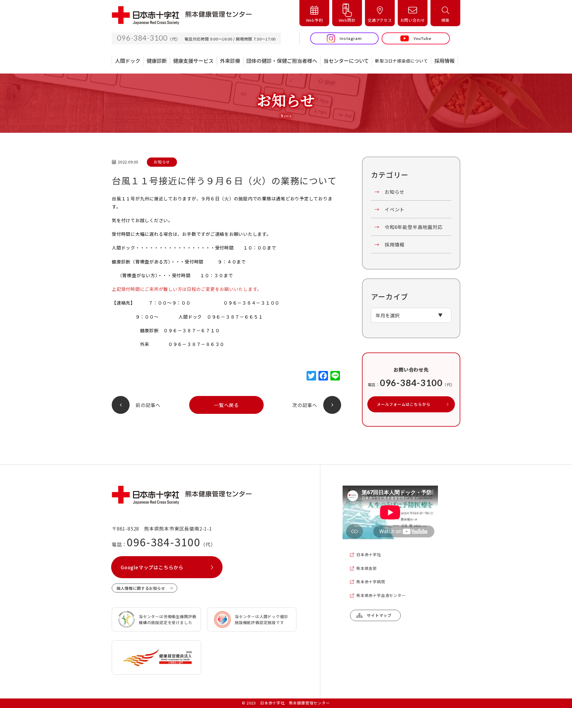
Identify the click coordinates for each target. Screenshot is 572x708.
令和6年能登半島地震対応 (408, 226)
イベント (389, 209)
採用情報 (389, 244)
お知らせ (389, 191)
